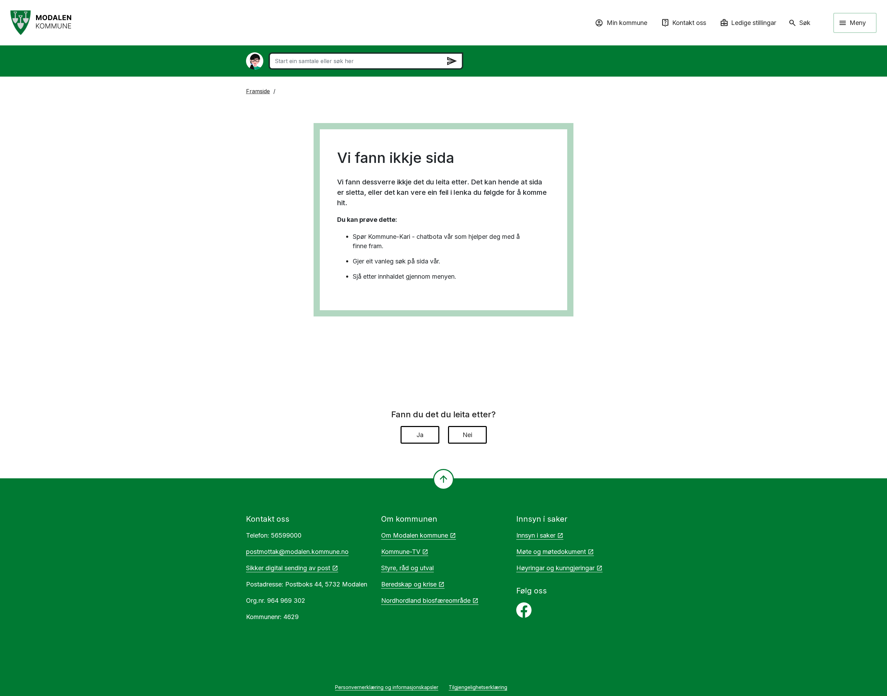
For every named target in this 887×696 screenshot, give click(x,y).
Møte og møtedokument (551, 551)
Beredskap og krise (409, 584)
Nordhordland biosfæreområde (426, 600)
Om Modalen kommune (414, 535)
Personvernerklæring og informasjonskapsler (386, 687)
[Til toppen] (443, 479)
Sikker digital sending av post (288, 568)
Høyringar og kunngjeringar (555, 568)
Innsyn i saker (535, 535)
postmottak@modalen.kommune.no (297, 551)
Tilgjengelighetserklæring (478, 687)
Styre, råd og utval (407, 568)
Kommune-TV (400, 551)
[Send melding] (451, 61)
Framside (258, 91)
